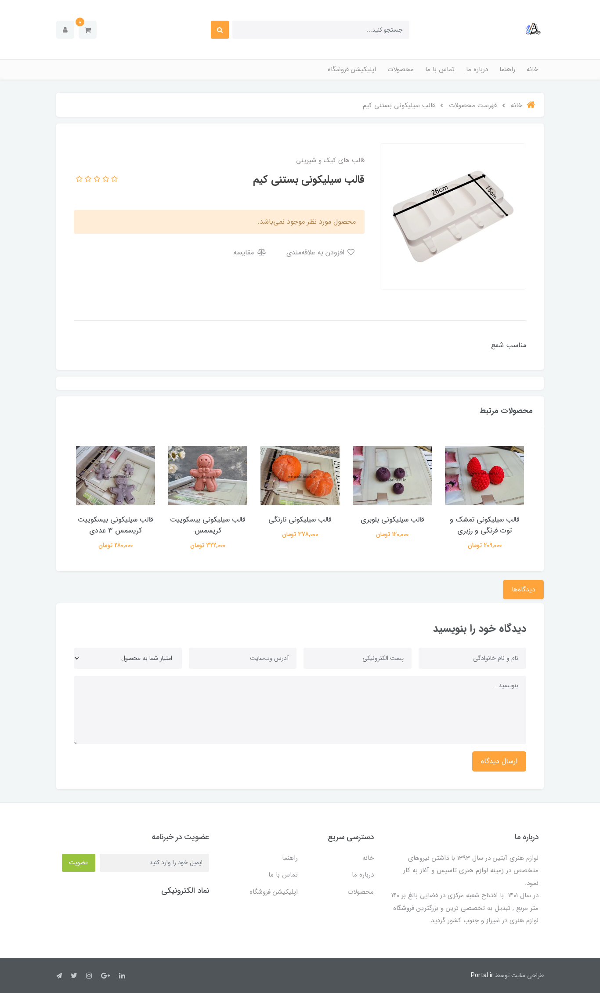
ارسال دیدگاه (499, 761)
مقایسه (244, 252)
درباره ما (477, 69)
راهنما (507, 69)
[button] (88, 30)
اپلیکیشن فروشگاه (352, 69)
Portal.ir (482, 975)
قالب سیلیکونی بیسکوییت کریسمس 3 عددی (115, 525)
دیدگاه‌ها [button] (523, 589)
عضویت (78, 862)
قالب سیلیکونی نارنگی (300, 519)
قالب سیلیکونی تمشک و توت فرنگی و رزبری (485, 525)
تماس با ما (440, 69)
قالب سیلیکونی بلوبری (392, 519)
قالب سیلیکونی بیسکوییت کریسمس (208, 525)
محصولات (400, 69)
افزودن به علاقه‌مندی (316, 252)
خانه (532, 69)
